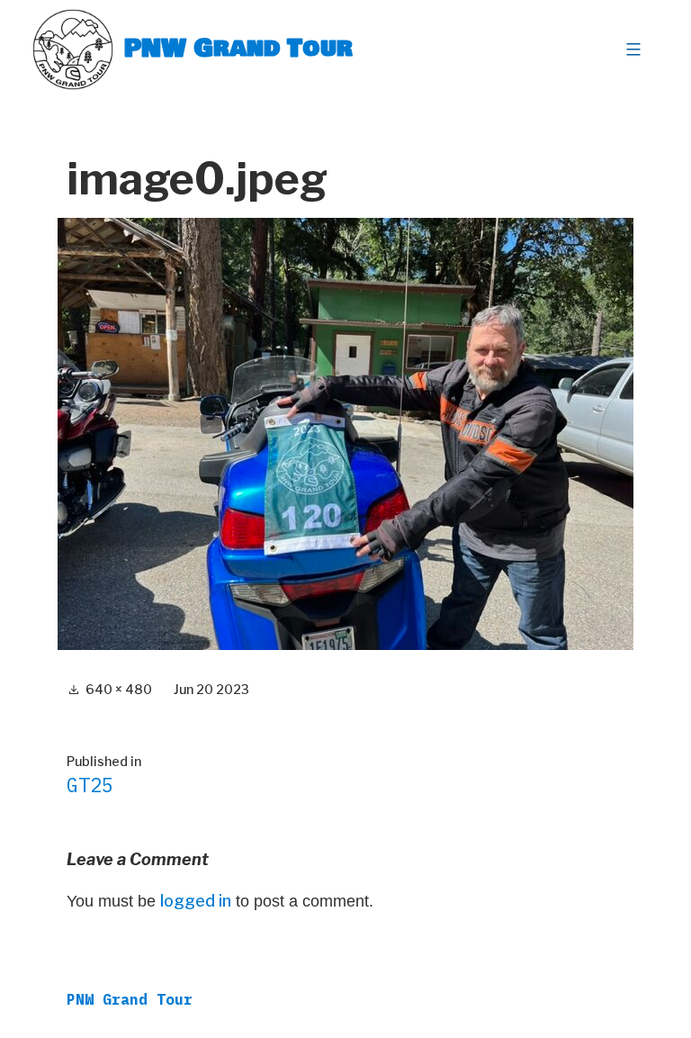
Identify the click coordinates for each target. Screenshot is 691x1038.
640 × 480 (118, 689)
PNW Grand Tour (238, 49)
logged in (195, 900)
